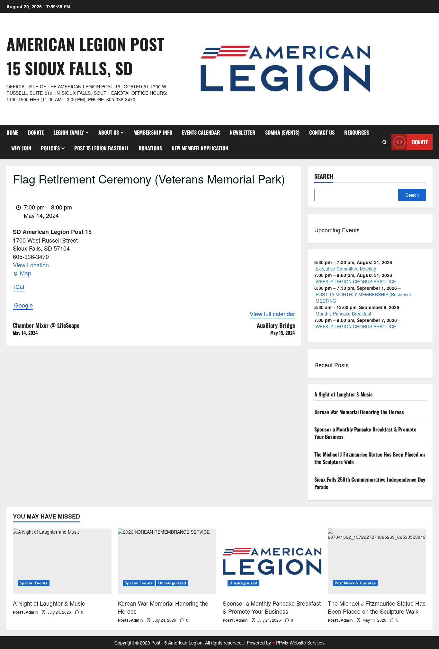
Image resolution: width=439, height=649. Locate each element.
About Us (108, 132)
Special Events (34, 583)
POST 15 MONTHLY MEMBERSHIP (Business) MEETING (363, 297)
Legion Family (68, 132)
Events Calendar (201, 132)
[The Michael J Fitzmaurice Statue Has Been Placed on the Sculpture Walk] (377, 561)
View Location (31, 265)
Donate (420, 142)
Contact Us (322, 132)
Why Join (21, 148)
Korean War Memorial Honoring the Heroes (359, 412)
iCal (19, 286)
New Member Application (200, 148)
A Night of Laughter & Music (343, 394)
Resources (356, 132)
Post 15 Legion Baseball (101, 148)
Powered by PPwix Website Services (286, 642)
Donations (150, 148)
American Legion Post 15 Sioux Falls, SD (85, 56)
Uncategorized (172, 583)
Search (323, 176)
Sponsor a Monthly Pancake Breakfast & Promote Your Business (365, 432)
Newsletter (242, 132)
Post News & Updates (355, 583)
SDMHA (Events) (282, 132)
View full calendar (272, 313)
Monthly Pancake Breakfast (343, 313)
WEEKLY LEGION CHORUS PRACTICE (356, 281)
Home (12, 132)
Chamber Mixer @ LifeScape (46, 328)
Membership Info (152, 132)
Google (23, 305)
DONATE (36, 132)
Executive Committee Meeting (346, 268)
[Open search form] (384, 142)
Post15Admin (25, 612)
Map (22, 273)
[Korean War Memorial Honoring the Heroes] (167, 561)
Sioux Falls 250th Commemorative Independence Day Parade (369, 483)
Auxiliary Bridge (276, 328)
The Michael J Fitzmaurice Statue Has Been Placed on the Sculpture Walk (369, 458)
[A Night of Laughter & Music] (62, 561)
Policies (50, 148)
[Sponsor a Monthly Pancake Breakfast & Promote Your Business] (272, 561)
